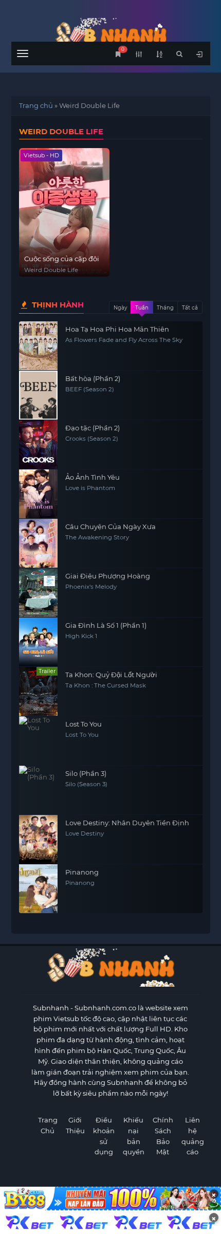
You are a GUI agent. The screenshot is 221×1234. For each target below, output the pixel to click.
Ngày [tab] (120, 307)
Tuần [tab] (142, 307)
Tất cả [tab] (190, 307)
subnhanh (110, 34)
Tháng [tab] (165, 307)
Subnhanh (51, 1008)
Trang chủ (36, 105)
